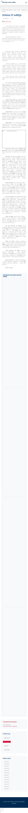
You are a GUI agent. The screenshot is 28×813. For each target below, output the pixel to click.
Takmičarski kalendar (10, 722)
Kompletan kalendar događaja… (10, 726)
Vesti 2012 (6, 786)
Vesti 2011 (6, 788)
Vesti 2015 (6, 779)
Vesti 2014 (6, 782)
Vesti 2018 (6, 773)
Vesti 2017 (6, 775)
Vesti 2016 (6, 777)
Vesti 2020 (6, 768)
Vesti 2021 (6, 766)
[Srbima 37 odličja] (6, 22)
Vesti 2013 (6, 784)
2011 (12, 18)
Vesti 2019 (6, 770)
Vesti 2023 (6, 761)
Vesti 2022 (6, 764)
